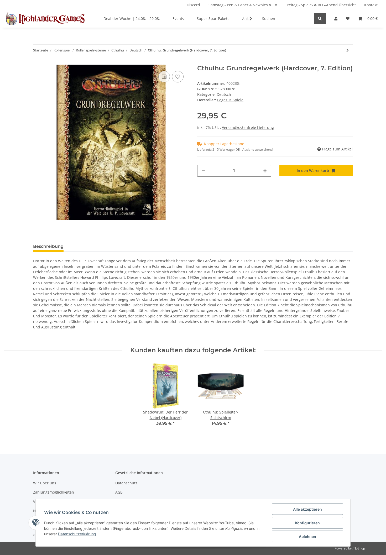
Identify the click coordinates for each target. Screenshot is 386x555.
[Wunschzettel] (348, 18)
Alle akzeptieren (307, 509)
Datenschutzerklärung (77, 534)
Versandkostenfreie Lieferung (248, 127)
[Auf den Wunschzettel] (178, 76)
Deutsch (224, 94)
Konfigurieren (307, 523)
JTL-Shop (358, 548)
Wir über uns (44, 482)
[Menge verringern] (203, 170)
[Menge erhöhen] (265, 170)
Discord (193, 4)
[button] (336, 18)
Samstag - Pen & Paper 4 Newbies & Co (242, 4)
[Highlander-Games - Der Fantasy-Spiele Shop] (44, 19)
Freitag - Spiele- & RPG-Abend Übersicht (320, 4)
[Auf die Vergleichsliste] (164, 76)
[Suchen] (320, 18)
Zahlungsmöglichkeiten (53, 492)
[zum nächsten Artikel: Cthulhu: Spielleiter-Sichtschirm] (347, 50)
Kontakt (371, 4)
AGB (119, 492)
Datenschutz (126, 482)
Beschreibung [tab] (48, 246)
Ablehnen (307, 536)
